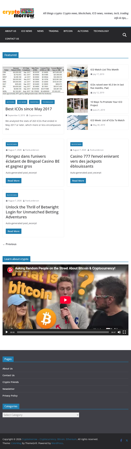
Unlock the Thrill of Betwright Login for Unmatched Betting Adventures (32, 211)
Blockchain (12, 144)
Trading (53, 30)
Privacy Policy (10, 395)
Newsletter (9, 388)
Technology (101, 30)
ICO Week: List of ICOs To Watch (107, 120)
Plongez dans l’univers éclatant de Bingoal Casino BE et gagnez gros (33, 161)
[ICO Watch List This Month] (77, 72)
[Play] (6, 332)
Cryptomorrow (35, 115)
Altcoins (83, 30)
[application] (65, 299)
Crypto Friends (11, 382)
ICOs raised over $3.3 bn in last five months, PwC (107, 86)
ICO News (26, 30)
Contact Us (12, 38)
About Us (10, 30)
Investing (34, 102)
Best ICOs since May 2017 (28, 108)
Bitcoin (68, 30)
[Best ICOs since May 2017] (33, 81)
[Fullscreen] (124, 332)
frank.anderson (32, 150)
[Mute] (119, 332)
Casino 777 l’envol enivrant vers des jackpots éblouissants (94, 161)
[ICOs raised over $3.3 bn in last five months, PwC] (77, 88)
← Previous (9, 244)
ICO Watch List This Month (104, 69)
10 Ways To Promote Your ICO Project (106, 103)
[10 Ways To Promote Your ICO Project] (77, 106)
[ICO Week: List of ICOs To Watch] (77, 122)
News (40, 30)
